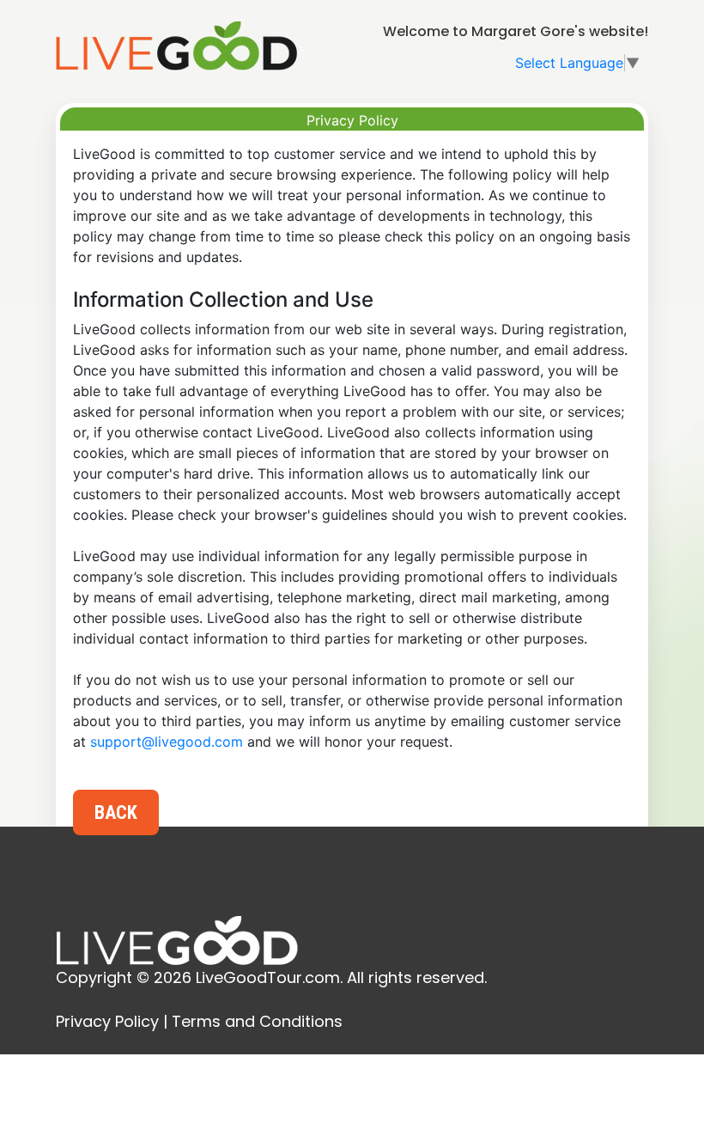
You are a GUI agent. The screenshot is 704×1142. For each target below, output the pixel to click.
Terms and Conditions (257, 1021)
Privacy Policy (107, 1021)
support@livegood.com (166, 741)
